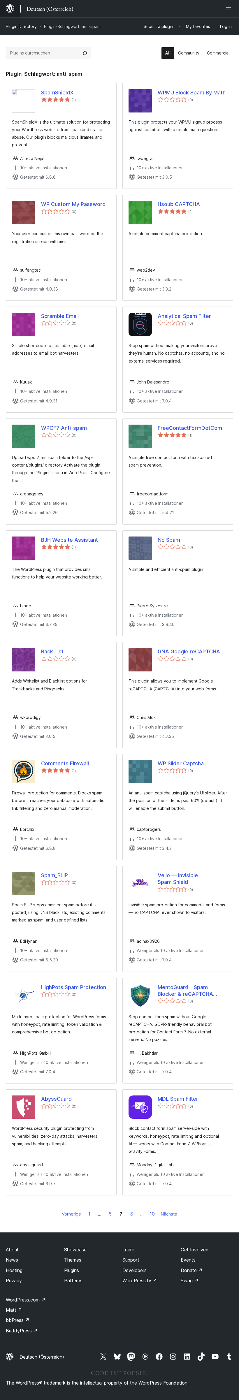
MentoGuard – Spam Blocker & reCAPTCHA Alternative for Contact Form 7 (186, 991)
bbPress (17, 1320)
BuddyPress (22, 1331)
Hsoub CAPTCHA (179, 204)
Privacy (14, 1280)
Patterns (73, 1280)
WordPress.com (25, 1300)
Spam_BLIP (54, 875)
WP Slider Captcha (181, 763)
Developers (134, 1270)
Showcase (75, 1250)
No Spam (169, 540)
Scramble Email (60, 316)
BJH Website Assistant (69, 540)
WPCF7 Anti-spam (64, 428)
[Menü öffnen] (229, 8)
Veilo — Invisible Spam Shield (178, 878)
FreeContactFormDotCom (190, 428)
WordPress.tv (139, 1280)
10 (152, 1214)
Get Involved (195, 1250)
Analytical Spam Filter (184, 316)
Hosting (14, 1270)
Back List (52, 651)
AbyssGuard (56, 1099)
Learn (128, 1250)
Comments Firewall (65, 763)
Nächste (169, 1213)
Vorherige (71, 1213)
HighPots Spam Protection (73, 987)
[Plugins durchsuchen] (85, 53)
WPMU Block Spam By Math (192, 92)
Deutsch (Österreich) (42, 1357)
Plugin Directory (21, 26)
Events (188, 1260)
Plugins (71, 1270)
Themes (72, 1260)
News (12, 1260)
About (12, 1250)
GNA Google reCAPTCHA (189, 651)
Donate (192, 1270)
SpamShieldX (57, 92)
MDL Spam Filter (178, 1099)
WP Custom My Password (73, 204)
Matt (14, 1310)
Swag (189, 1280)
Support (130, 1260)
